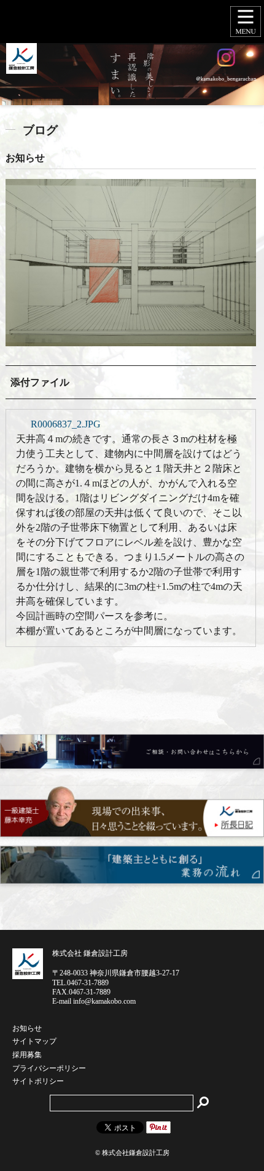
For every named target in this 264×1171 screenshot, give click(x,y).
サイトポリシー (38, 1082)
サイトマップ (34, 1042)
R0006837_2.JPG (66, 424)
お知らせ (27, 1029)
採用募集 (27, 1055)
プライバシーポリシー (49, 1069)
